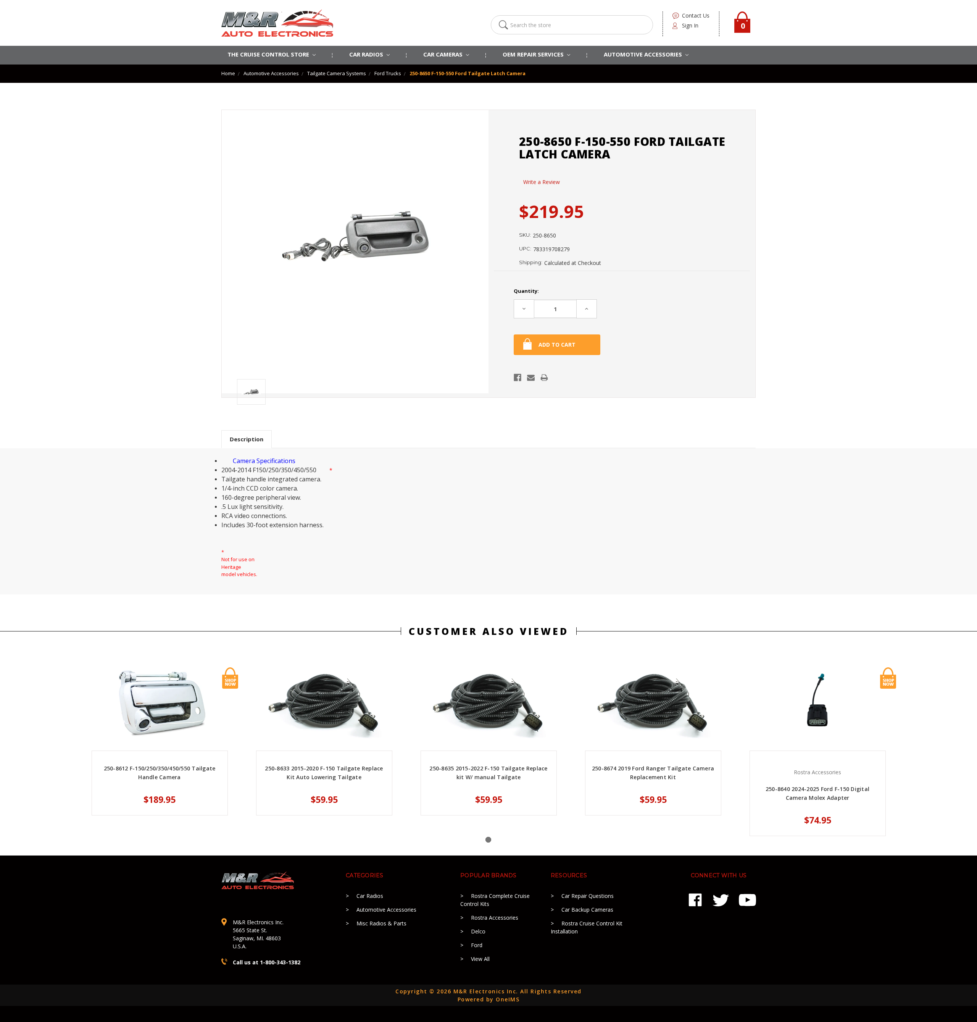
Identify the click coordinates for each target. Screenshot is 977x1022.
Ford (476, 945)
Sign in (690, 25)
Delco (478, 931)
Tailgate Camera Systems (336, 73)
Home (228, 73)
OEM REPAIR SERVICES (534, 54)
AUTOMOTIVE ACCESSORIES (644, 54)
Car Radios (369, 895)
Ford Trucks (387, 73)
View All (480, 958)
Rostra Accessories (494, 917)
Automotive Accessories (271, 73)
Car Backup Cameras (587, 909)
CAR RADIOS (367, 54)
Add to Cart (230, 678)
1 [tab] (488, 840)
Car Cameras (443, 54)
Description (246, 439)
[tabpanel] (159, 741)
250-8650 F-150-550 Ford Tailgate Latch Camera (468, 73)
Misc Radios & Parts (381, 923)
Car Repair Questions (587, 895)
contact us (695, 15)
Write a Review (541, 182)
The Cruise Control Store (269, 54)
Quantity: (526, 290)
